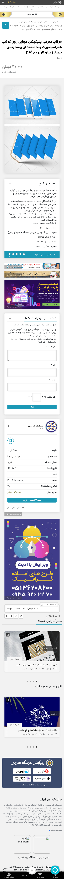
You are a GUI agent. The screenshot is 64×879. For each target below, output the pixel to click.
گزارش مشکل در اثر (14, 507)
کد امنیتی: (51, 397)
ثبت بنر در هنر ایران (13, 266)
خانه (60, 21)
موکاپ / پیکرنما (13, 456)
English (13, 2)
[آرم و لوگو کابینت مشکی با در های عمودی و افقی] (32, 647)
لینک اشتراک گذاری (48, 604)
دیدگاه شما (50, 346)
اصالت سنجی (20, 7)
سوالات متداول (31, 7)
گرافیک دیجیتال (50, 21)
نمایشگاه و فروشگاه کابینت (31, 668)
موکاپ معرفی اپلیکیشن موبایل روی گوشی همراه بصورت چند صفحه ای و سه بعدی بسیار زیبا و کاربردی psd (32, 47)
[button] (32, 184)
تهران (58, 58)
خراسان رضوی (50, 648)
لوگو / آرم (38, 734)
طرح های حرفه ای (35, 21)
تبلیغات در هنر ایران (13, 514)
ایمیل (52, 379)
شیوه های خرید (55, 7)
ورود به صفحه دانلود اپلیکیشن (34, 784)
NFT (32, 9)
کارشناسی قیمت (9, 7)
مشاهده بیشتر (56, 830)
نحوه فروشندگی (43, 7)
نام (53, 365)
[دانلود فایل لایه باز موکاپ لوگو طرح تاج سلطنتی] (32, 712)
